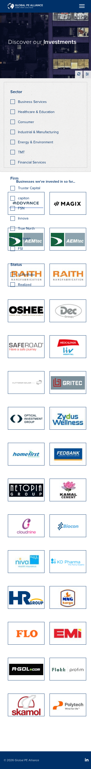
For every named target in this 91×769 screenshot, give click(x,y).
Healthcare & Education (36, 112)
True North (26, 228)
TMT (21, 152)
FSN (21, 208)
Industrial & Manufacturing (38, 132)
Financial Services (32, 162)
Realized (24, 285)
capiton (23, 198)
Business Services (32, 102)
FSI (20, 248)
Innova (23, 218)
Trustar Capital (29, 188)
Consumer (26, 122)
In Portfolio (26, 274)
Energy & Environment (35, 142)
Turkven (24, 238)
